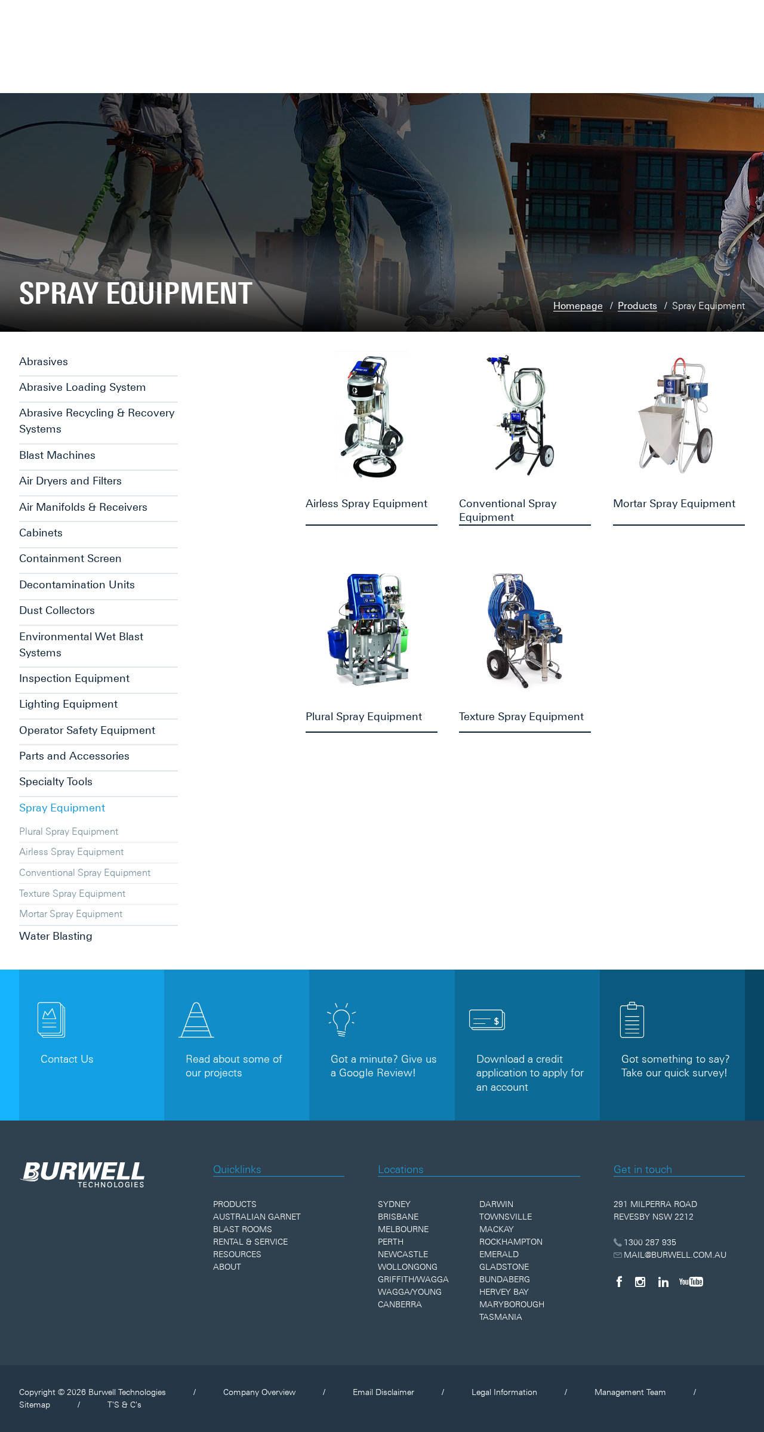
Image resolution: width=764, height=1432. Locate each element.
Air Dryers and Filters (70, 480)
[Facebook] (619, 1282)
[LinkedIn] (663, 1282)
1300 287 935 (650, 1242)
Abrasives (43, 361)
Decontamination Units (77, 584)
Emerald (499, 1254)
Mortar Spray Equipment (70, 913)
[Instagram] (640, 1282)
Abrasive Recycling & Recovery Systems (96, 420)
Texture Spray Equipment (72, 893)
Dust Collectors (57, 610)
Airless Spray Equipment (71, 851)
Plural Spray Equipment (68, 831)
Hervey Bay (504, 1292)
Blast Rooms (242, 1229)
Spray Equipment (62, 807)
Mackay (496, 1229)
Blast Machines (57, 455)
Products (637, 305)
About (227, 1266)
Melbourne (403, 1229)
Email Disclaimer (383, 1392)
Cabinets (41, 532)
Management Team (630, 1392)
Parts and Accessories (74, 755)
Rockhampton (511, 1241)
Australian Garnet (257, 1216)
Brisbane (398, 1216)
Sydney (394, 1204)
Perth (390, 1241)
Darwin (496, 1204)
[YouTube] (691, 1282)
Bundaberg (504, 1279)
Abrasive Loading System (82, 387)
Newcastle (403, 1254)
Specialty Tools (56, 781)
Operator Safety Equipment (87, 730)
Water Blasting (56, 936)
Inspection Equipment (74, 678)
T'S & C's (124, 1404)
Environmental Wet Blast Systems (81, 644)
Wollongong (408, 1266)
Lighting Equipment (68, 704)
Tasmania (500, 1317)
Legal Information (504, 1392)
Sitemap (34, 1404)
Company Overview (259, 1392)
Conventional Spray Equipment (84, 872)
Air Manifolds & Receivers (83, 507)
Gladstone (504, 1266)
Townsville (505, 1216)
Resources (237, 1254)
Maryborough (511, 1304)
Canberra (400, 1304)
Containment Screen (70, 558)
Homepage (578, 305)
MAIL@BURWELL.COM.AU (675, 1255)
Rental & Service (250, 1241)
